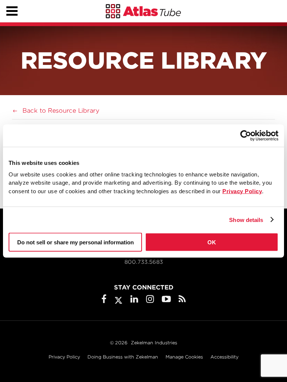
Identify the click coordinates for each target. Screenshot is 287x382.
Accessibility (224, 357)
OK (211, 242)
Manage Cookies (184, 357)
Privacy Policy (64, 357)
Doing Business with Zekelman (122, 357)
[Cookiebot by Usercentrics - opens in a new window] (245, 135)
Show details (246, 219)
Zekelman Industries (154, 342)
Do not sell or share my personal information (75, 242)
